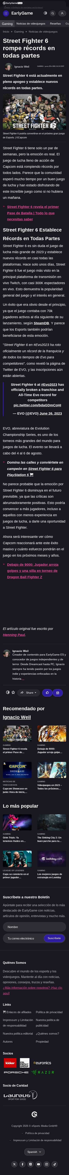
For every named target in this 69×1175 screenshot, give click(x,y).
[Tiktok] (55, 1164)
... (23, 678)
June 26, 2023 (50, 413)
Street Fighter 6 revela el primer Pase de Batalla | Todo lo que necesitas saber (33, 213)
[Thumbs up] (47, 693)
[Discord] (30, 1164)
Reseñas (55, 23)
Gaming (7, 23)
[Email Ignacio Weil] (58, 693)
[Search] (53, 13)
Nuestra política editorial (18, 1033)
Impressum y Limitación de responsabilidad (37, 1140)
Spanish (32, 1151)
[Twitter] (14, 1164)
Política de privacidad (49, 1012)
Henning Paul (14, 635)
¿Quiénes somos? (47, 1033)
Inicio (6, 31)
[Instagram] (47, 1164)
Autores (8, 1041)
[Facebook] (22, 1164)
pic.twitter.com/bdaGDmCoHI (37, 405)
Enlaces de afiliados (18, 1012)
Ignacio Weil (20, 650)
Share (29, 692)
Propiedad (42, 1041)
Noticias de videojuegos (30, 23)
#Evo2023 (49, 385)
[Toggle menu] (6, 13)
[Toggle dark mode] (45, 13)
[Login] (62, 13)
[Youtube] (38, 1164)
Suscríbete (54, 938)
